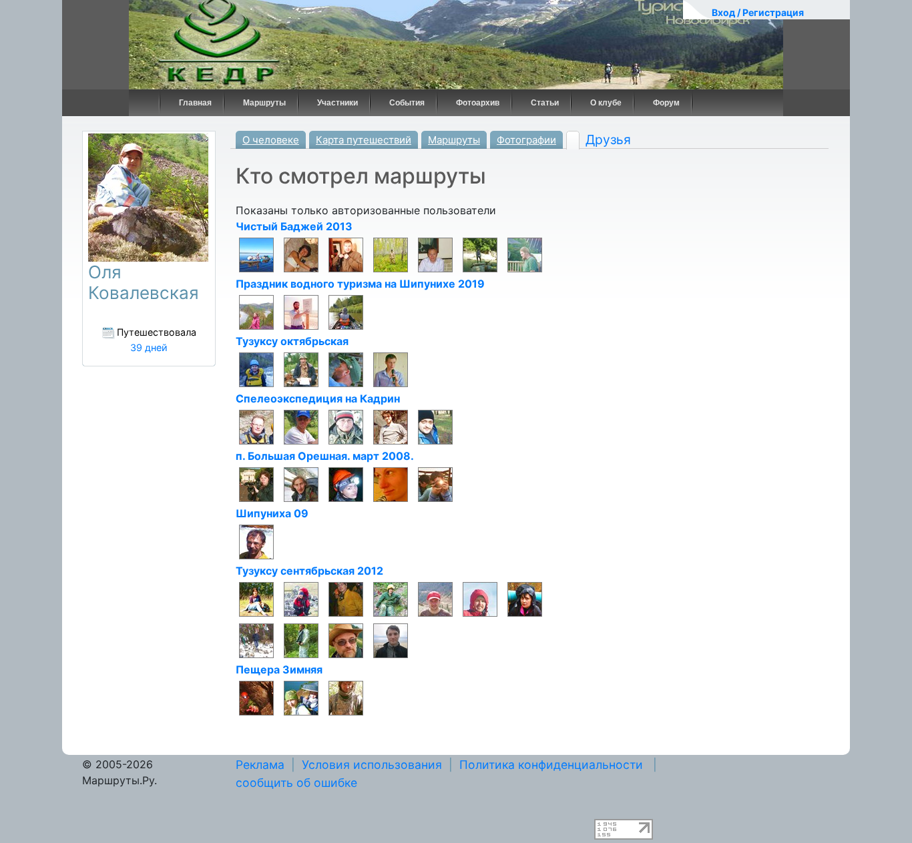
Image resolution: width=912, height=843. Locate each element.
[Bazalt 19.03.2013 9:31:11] (480, 598)
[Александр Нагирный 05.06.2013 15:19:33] (435, 598)
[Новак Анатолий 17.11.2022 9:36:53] (301, 311)
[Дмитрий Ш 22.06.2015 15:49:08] (390, 426)
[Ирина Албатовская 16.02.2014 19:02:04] (301, 254)
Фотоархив (477, 102)
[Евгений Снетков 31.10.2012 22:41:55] (346, 640)
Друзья (608, 139)
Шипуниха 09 (272, 513)
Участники (337, 102)
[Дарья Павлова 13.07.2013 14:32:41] (390, 598)
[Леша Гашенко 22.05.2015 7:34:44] (435, 426)
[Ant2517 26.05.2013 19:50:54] (390, 369)
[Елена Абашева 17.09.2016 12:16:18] (256, 369)
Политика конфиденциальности (551, 765)
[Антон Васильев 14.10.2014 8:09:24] (256, 697)
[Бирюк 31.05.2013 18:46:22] (346, 369)
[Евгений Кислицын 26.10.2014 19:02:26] (301, 484)
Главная (195, 102)
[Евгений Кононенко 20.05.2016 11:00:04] (256, 426)
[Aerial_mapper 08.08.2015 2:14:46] (346, 426)
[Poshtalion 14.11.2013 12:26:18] (346, 254)
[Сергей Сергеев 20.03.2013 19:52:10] (435, 484)
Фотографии (526, 139)
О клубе (606, 102)
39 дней (149, 347)
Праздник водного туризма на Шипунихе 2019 (360, 283)
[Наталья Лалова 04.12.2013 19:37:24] (301, 697)
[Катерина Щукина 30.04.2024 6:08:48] (256, 311)
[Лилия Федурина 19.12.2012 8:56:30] (524, 598)
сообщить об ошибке (296, 783)
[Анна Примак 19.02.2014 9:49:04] (390, 484)
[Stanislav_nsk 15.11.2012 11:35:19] (301, 640)
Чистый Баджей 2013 (294, 226)
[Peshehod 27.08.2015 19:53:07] (301, 426)
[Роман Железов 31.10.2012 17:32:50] (390, 640)
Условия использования (372, 765)
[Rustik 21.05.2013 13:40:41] (435, 254)
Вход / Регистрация (758, 12)
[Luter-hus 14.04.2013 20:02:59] (480, 254)
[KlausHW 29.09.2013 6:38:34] (390, 254)
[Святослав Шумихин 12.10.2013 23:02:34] (346, 598)
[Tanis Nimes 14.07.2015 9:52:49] (256, 484)
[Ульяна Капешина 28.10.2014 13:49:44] (256, 598)
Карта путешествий (363, 139)
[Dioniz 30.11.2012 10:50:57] (256, 640)
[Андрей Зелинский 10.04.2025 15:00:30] (256, 254)
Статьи (545, 102)
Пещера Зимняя (279, 669)
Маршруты (264, 102)
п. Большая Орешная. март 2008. (325, 456)
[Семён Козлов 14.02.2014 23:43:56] (301, 369)
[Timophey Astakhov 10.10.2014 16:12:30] (301, 598)
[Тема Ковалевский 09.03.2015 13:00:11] (256, 541)
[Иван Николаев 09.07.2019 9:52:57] (346, 311)
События (407, 102)
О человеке (270, 139)
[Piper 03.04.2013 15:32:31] (524, 254)
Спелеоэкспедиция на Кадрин (318, 398)
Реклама (260, 765)
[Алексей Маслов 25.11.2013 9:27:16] (346, 697)
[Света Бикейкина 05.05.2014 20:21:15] (346, 484)
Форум (666, 102)
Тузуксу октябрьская (292, 341)
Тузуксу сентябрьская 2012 (309, 570)
